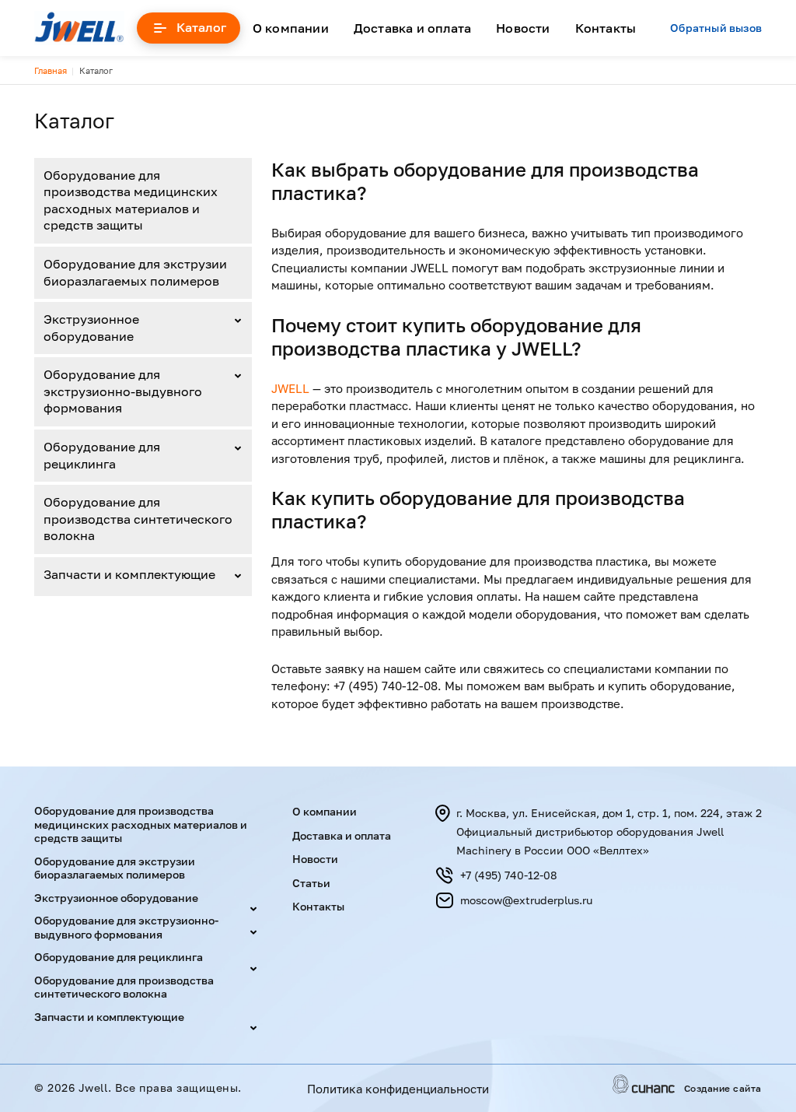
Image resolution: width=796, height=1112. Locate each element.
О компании (291, 28)
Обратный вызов (716, 28)
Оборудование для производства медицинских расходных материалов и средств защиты (131, 200)
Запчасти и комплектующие (129, 574)
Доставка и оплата (412, 28)
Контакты (606, 28)
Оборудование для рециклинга (102, 455)
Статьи (311, 882)
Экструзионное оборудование (91, 327)
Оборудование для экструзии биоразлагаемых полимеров (135, 272)
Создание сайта (723, 1089)
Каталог (201, 27)
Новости (523, 28)
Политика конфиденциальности (398, 1089)
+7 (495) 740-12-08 (508, 875)
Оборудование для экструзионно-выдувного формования (123, 391)
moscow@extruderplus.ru (526, 900)
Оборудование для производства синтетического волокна (138, 518)
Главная (50, 70)
